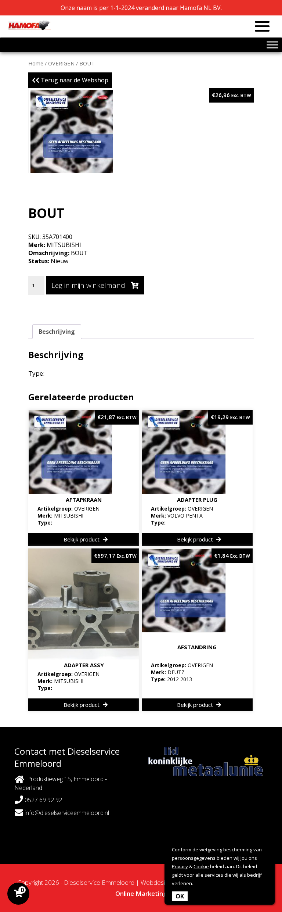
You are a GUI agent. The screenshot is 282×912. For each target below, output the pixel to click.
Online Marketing (141, 893)
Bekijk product (82, 539)
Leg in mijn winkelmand (89, 285)
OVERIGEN (61, 63)
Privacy (180, 866)
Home (35, 63)
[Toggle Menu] (272, 44)
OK (180, 896)
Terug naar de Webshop (73, 80)
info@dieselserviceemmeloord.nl (66, 813)
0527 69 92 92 (42, 800)
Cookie (201, 866)
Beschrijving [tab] (57, 332)
